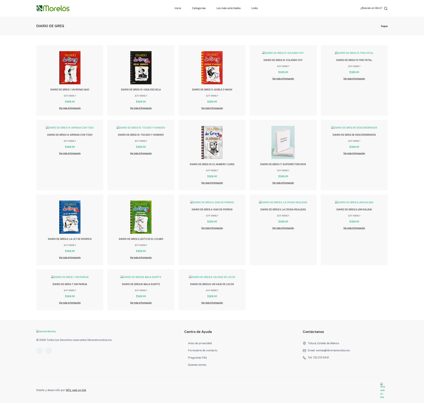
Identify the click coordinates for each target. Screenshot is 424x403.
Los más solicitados (228, 8)
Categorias (199, 8)
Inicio (178, 8)
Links (254, 8)
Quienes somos (197, 364)
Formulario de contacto (202, 350)
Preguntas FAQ (197, 357)
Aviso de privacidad (200, 343)
